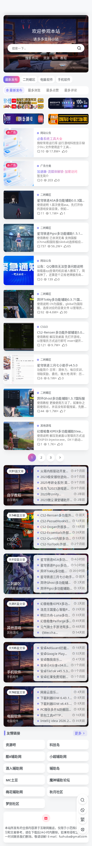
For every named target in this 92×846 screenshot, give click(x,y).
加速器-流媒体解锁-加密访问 (57, 171)
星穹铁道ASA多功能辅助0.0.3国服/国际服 (59, 200)
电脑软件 (14, 716)
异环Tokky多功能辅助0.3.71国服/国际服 (60, 299)
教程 (63, 58)
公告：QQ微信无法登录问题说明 (60, 266)
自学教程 (14, 495)
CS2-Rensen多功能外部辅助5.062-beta (60, 332)
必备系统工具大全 (49, 138)
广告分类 (45, 166)
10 (42, 151)
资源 (46, 58)
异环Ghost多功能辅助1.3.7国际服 (61, 398)
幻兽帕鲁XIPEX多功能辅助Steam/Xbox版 (61, 431)
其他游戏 (45, 426)
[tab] (29, 79)
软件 (55, 58)
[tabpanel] (46, 274)
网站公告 (45, 133)
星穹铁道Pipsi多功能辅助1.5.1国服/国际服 (60, 233)
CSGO (44, 327)
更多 (78, 733)
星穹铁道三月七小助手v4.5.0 (57, 365)
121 (43, 345)
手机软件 (14, 672)
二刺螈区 (45, 195)
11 (42, 213)
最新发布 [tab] (11, 79)
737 (43, 246)
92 (42, 312)
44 (42, 411)
